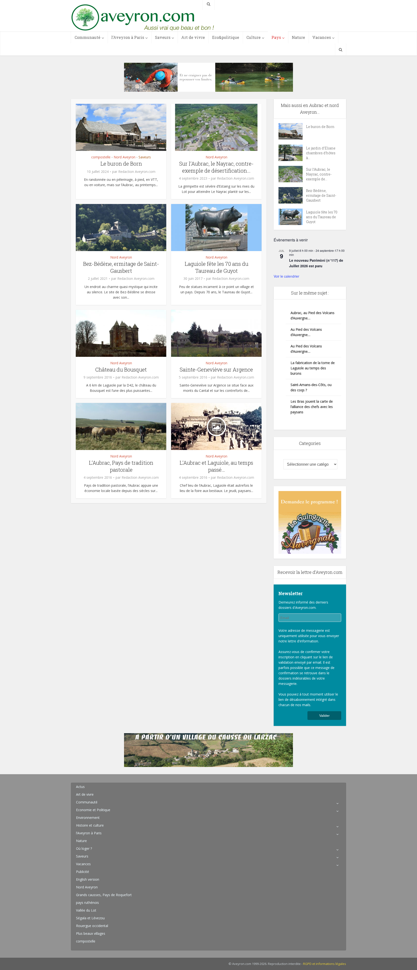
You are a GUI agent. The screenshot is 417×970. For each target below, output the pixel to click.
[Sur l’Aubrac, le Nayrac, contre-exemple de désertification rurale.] (292, 174)
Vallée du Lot (86, 910)
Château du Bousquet (121, 369)
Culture (253, 37)
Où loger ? (84, 848)
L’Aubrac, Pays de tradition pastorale (121, 466)
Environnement (88, 817)
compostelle (101, 157)
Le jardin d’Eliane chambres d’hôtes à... (320, 153)
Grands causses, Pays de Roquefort (104, 895)
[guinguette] (309, 522)
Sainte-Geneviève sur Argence (216, 369)
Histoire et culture (90, 825)
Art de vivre (193, 37)
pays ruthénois (87, 902)
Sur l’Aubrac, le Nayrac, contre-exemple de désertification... (216, 167)
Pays (276, 37)
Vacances (321, 37)
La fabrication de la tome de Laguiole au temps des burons (313, 368)
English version (87, 879)
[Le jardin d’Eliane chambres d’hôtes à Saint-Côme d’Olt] (292, 153)
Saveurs (162, 37)
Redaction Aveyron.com (136, 171)
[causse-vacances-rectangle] (208, 749)
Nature (298, 37)
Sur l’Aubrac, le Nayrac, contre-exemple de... (319, 174)
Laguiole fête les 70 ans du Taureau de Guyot (216, 267)
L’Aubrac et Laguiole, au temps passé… (216, 466)
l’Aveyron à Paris (127, 37)
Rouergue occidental (92, 925)
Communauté (87, 37)
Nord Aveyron (124, 157)
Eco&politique (225, 37)
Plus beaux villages (90, 933)
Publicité (82, 871)
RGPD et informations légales (324, 964)
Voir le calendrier (286, 276)
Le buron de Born (121, 163)
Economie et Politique (93, 810)
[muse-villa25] (208, 76)
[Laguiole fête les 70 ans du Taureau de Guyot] (292, 217)
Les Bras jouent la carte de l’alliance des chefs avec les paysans (312, 406)
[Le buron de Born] (292, 131)
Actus (80, 786)
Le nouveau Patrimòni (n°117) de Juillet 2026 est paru (316, 263)
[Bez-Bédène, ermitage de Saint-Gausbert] (292, 195)
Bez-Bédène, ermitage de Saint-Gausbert (121, 267)
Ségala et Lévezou (90, 918)
